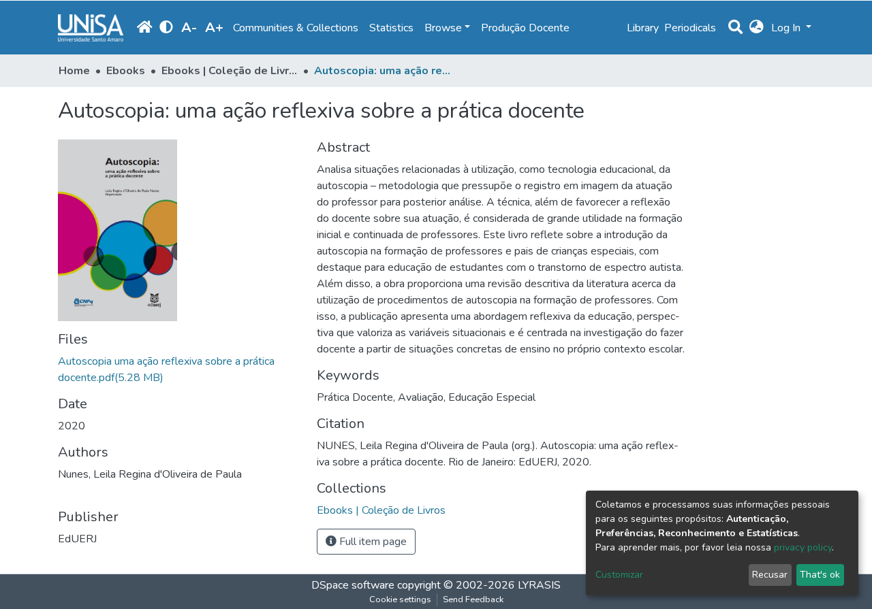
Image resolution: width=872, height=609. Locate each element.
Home (74, 70)
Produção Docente (525, 27)
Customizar (619, 574)
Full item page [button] (372, 541)
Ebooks (125, 70)
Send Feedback (473, 599)
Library (643, 27)
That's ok (820, 574)
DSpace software (352, 585)
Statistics (391, 27)
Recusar (770, 574)
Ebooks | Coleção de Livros (229, 70)
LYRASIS (539, 585)
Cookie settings (400, 599)
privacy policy (803, 547)
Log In (787, 27)
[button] (756, 28)
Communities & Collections (295, 27)
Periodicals (690, 27)
